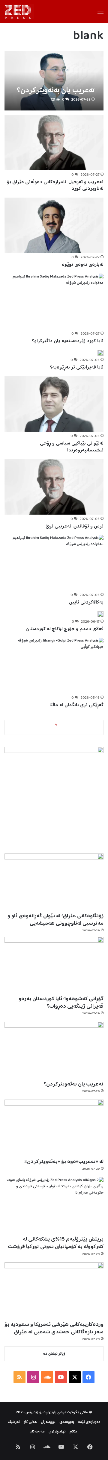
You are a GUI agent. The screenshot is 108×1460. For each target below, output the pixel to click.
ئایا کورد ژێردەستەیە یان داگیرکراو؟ (68, 341)
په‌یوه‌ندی (66, 1422)
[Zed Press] (19, 11)
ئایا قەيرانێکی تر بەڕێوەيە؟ (77, 367)
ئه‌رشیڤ (14, 1422)
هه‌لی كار (30, 1422)
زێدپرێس (32, 1412)
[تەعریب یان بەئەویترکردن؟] (53, 80)
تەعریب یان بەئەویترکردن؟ (74, 1084)
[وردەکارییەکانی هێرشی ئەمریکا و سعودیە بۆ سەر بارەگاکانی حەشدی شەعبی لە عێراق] (54, 1290)
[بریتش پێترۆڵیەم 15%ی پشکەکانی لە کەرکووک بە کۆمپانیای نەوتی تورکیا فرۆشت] (54, 1205)
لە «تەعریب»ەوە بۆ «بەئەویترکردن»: (63, 1162)
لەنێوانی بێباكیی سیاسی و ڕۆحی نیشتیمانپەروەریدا (72, 447)
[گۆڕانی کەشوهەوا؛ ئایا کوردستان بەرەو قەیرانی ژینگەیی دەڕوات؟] (54, 964)
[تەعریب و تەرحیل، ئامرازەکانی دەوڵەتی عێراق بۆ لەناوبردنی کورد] (53, 142)
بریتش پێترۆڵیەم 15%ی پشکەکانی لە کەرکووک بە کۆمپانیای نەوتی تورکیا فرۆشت (56, 1243)
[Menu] (101, 14)
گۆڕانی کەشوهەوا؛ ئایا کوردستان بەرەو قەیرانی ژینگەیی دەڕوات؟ (61, 1002)
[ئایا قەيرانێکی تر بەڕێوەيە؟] (101, 353)
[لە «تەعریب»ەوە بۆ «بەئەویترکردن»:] (54, 1127)
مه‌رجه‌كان (37, 1432)
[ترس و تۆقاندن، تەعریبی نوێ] (53, 487)
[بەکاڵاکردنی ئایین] (53, 563)
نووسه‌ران (48, 1422)
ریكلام (74, 1432)
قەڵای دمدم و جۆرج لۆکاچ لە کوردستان (65, 629)
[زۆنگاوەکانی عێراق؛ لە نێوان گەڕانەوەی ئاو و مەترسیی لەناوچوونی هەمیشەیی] (54, 881)
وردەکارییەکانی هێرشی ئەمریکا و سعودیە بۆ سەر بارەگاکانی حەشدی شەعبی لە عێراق (54, 1328)
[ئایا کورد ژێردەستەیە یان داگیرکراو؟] (53, 301)
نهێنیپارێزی (57, 1432)
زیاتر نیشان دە (54, 1354)
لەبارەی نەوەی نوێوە (83, 264)
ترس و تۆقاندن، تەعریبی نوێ (75, 526)
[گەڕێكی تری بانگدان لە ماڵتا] (53, 665)
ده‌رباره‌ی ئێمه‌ (89, 1422)
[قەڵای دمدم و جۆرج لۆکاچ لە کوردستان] (101, 614)
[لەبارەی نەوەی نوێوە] (53, 225)
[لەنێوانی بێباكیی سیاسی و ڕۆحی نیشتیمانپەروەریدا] (53, 404)
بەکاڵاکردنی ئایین (86, 602)
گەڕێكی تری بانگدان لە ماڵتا (77, 705)
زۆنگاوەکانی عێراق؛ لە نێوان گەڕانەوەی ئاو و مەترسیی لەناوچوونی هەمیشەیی (56, 919)
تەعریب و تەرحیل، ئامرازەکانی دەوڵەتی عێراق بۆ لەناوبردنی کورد (55, 185)
